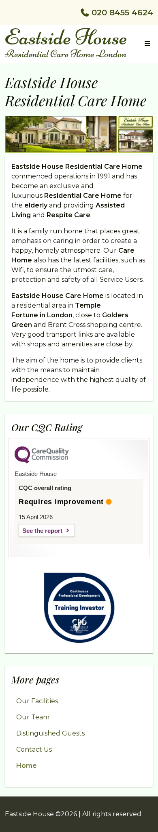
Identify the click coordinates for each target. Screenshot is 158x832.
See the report (42, 530)
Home (26, 765)
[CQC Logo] (42, 461)
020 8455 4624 (122, 12)
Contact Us (34, 749)
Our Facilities (37, 701)
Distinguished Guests (50, 733)
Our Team (32, 717)
